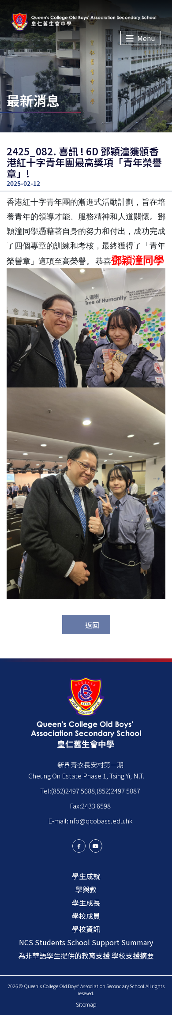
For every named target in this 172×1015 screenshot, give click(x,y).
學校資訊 (86, 929)
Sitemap (86, 1004)
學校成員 (86, 915)
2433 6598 (96, 805)
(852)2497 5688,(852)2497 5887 (95, 790)
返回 (92, 625)
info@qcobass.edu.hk (100, 820)
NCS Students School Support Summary (86, 942)
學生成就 (86, 876)
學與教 (86, 889)
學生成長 (86, 902)
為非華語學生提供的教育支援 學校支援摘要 (86, 955)
